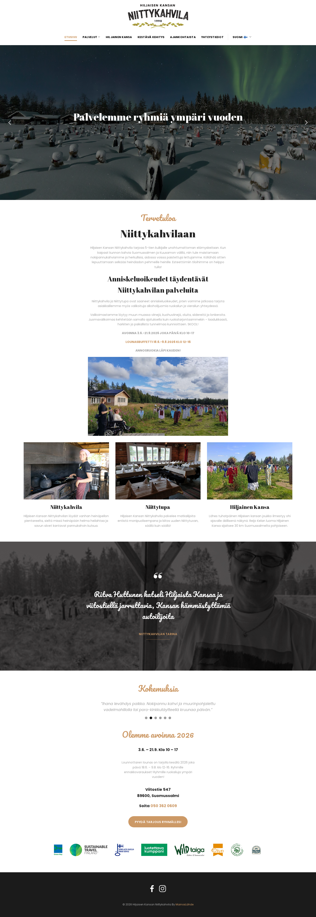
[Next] (306, 122)
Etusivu (70, 37)
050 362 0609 (163, 805)
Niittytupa (158, 507)
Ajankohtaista (182, 37)
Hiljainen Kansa (119, 37)
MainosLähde (184, 904)
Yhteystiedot (212, 37)
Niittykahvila (66, 507)
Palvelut (90, 37)
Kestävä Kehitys (151, 37)
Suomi (237, 37)
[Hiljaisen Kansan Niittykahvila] (158, 16)
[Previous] (10, 122)
